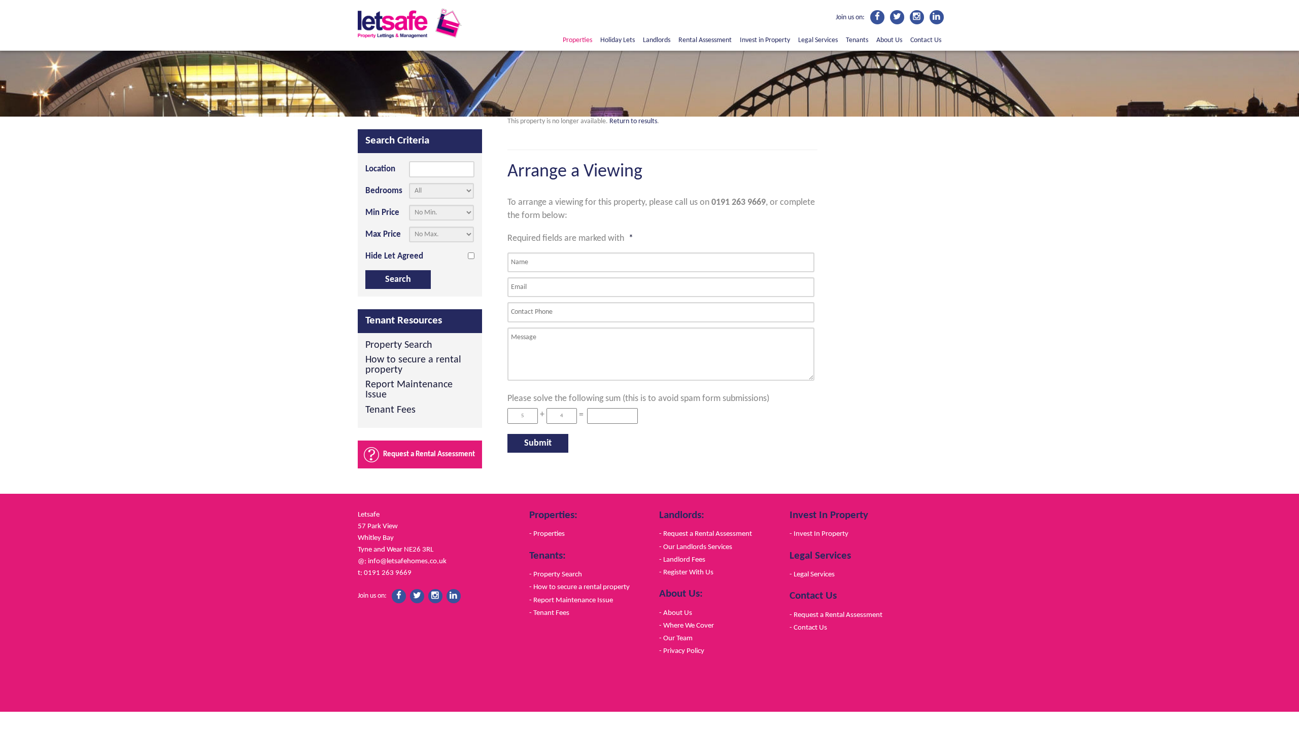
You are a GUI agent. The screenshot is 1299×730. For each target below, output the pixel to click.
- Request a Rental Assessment (705, 534)
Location (380, 169)
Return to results (633, 121)
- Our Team (676, 638)
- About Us (675, 613)
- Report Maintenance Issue (571, 600)
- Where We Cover (686, 626)
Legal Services (818, 40)
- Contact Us (808, 628)
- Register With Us (686, 572)
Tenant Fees (390, 410)
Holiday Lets (617, 40)
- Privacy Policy (681, 651)
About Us (889, 40)
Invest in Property (765, 40)
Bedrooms (383, 191)
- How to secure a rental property (579, 587)
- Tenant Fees (549, 613)
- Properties (547, 534)
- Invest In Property (819, 534)
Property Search (398, 345)
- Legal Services (812, 574)
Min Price (382, 212)
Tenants (857, 40)
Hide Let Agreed (394, 256)
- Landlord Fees (682, 560)
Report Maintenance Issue (409, 390)
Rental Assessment (705, 40)
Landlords (656, 40)
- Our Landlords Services (695, 547)
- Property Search (555, 574)
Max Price (383, 234)
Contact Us (925, 40)
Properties (577, 40)
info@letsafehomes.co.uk (407, 561)
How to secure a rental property (413, 365)
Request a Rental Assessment (429, 454)
